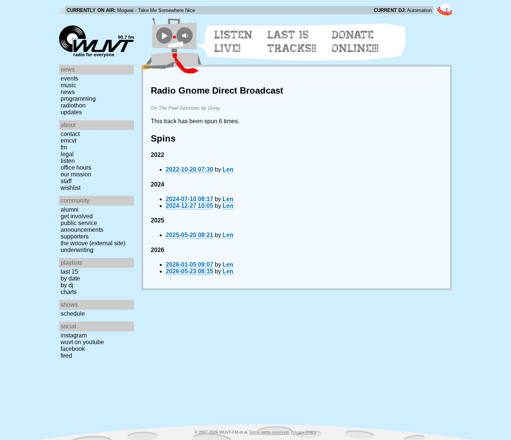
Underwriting (77, 250)
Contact (70, 134)
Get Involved (77, 216)
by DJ (67, 285)
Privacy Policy (303, 432)
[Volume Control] (185, 35)
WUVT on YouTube (82, 342)
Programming (78, 98)
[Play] (164, 35)
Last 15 (69, 271)
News (68, 92)
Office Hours (76, 167)
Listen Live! (233, 41)
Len (228, 169)
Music (68, 85)
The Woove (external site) (93, 243)
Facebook (73, 349)
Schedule (73, 313)
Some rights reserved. (269, 432)
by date (70, 278)
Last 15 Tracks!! (291, 41)
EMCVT (68, 140)
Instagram (74, 335)
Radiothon (73, 105)
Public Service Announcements (82, 226)
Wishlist (70, 188)
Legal (67, 154)
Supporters (75, 236)
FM (64, 147)
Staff (66, 181)
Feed (66, 355)
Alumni (70, 209)
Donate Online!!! (355, 41)
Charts (69, 292)
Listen (68, 161)
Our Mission (76, 174)
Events (69, 78)
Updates (71, 112)
